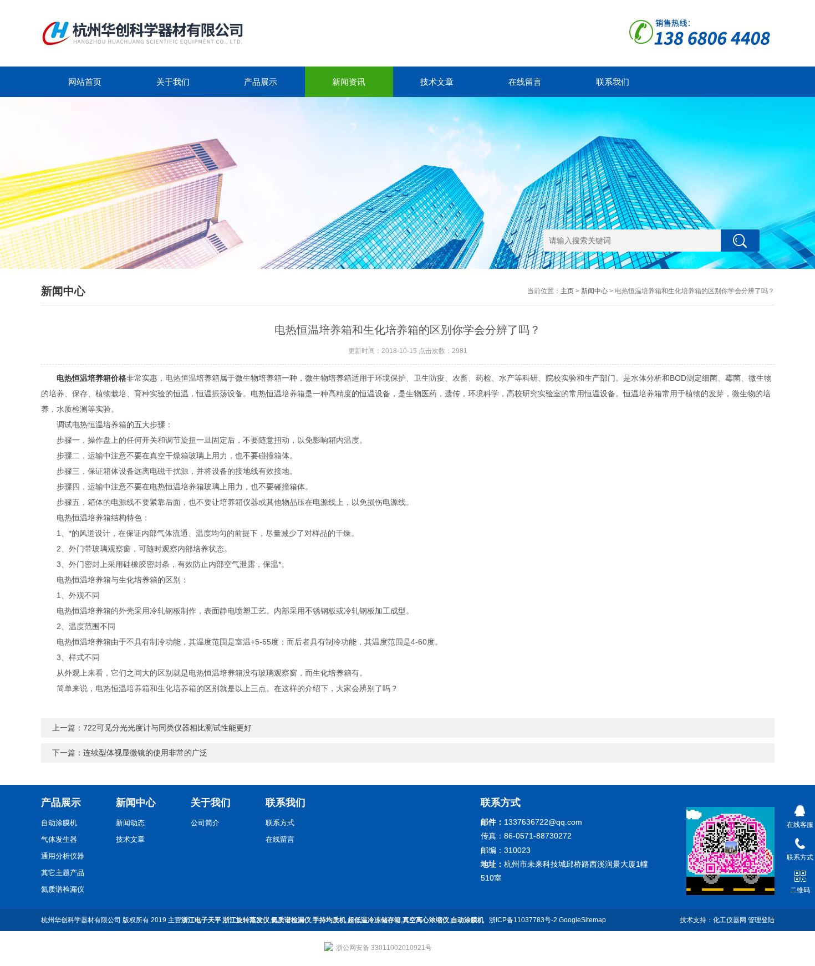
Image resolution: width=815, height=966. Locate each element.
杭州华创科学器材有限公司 (81, 920)
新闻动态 (130, 823)
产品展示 (260, 81)
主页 (567, 291)
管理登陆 (761, 920)
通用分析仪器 (62, 856)
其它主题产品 (62, 872)
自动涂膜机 (59, 823)
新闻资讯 (348, 81)
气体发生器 (59, 839)
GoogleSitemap (582, 920)
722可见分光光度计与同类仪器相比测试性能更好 (167, 727)
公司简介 (205, 823)
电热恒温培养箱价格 (91, 378)
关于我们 (173, 81)
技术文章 (437, 81)
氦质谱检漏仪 (62, 889)
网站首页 (84, 81)
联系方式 (280, 823)
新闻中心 (594, 291)
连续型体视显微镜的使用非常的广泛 (145, 752)
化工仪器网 (729, 920)
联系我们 (612, 81)
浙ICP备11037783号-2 (523, 920)
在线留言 (525, 81)
